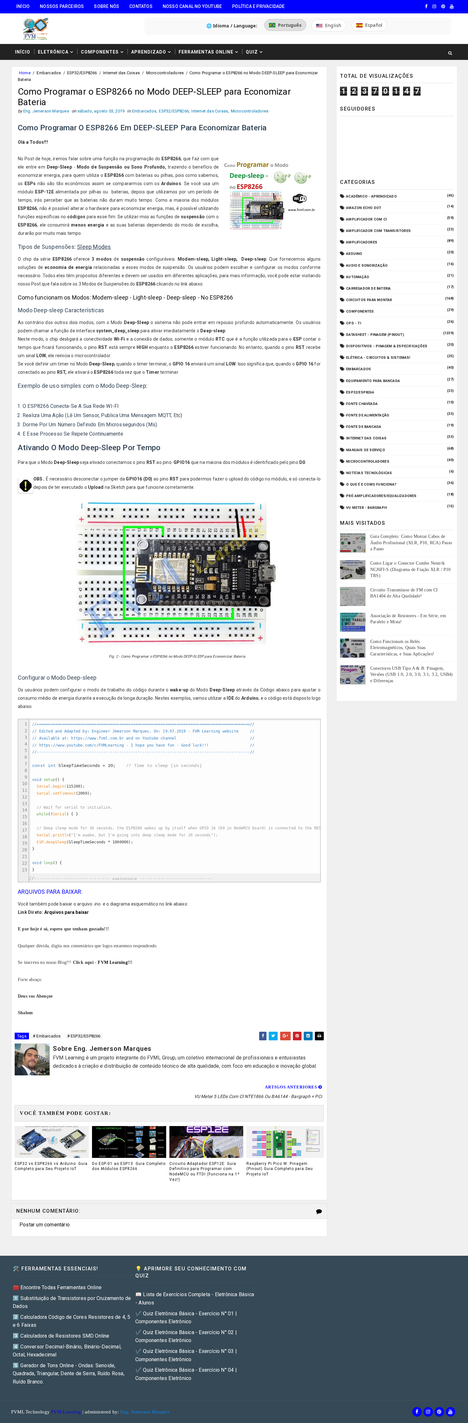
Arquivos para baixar (66, 912)
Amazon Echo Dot (363, 208)
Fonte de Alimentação (367, 415)
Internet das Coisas (121, 72)
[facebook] (426, 6)
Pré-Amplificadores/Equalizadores (381, 496)
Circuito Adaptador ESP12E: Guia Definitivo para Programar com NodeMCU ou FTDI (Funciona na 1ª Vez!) (204, 1171)
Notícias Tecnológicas (369, 473)
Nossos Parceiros (62, 6)
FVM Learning (112, 962)
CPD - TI (353, 323)
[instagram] (434, 6)
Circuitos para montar (369, 300)
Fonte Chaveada (362, 404)
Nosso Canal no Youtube (192, 6)
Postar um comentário (44, 1225)
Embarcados (49, 72)
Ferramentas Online (206, 51)
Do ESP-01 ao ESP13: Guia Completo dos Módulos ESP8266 (129, 1166)
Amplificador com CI (366, 219)
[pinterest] (443, 6)
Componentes (100, 51)
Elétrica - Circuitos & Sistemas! (378, 358)
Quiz (252, 51)
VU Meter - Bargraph (366, 508)
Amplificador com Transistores (378, 231)
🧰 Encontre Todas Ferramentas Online (57, 1287)
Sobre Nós (106, 6)
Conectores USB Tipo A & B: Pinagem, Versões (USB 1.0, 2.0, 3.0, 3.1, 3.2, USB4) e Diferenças (411, 674)
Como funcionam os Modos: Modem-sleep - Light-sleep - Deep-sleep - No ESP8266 (125, 297)
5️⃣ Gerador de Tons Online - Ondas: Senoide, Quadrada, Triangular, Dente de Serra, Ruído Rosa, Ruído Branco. (68, 1373)
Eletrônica (53, 51)
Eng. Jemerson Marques (144, 1411)
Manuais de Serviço (365, 450)
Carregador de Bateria (368, 288)
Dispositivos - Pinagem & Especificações (386, 346)
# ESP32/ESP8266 (84, 1036)
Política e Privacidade (258, 6)
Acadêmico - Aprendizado (371, 196)
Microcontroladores (165, 72)
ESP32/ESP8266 (82, 72)
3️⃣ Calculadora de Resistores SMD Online (61, 1336)
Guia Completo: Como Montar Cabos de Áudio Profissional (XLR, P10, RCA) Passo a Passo (411, 542)
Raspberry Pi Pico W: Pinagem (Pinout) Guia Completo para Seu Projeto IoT (279, 1169)
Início (23, 6)
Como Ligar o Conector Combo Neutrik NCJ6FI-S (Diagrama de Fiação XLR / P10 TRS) (410, 569)
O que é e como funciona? (371, 484)
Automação (357, 277)
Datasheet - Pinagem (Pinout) (375, 335)
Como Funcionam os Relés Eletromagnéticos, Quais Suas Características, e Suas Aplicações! (402, 647)
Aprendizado (148, 51)
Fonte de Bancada (363, 427)
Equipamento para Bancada (373, 381)
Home (25, 72)
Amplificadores (361, 242)
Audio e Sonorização (366, 266)
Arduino (354, 254)
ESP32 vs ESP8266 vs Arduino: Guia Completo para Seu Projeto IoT (51, 1166)
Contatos (140, 6)
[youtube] (451, 6)
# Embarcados (46, 1036)
